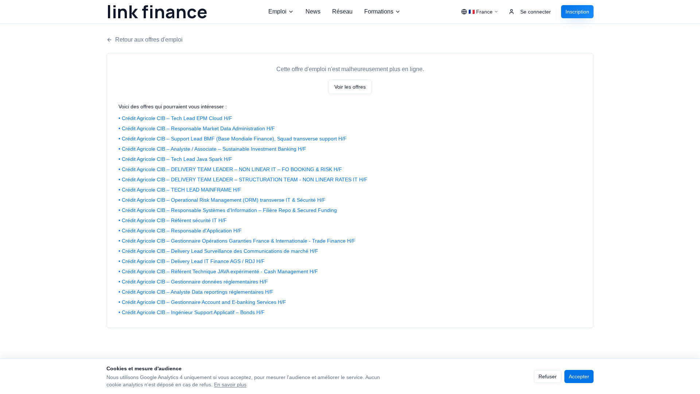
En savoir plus (230, 384)
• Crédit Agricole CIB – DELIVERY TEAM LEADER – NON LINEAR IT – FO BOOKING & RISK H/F (230, 169)
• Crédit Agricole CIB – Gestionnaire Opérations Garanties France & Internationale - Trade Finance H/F (236, 241)
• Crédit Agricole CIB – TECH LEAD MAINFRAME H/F (179, 190)
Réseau (342, 11)
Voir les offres (350, 87)
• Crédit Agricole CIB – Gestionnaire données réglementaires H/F (193, 282)
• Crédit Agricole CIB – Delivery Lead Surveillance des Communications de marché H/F (218, 251)
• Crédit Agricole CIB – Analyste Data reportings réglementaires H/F (195, 292)
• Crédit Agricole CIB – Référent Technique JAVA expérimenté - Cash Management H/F (218, 271)
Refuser (547, 376)
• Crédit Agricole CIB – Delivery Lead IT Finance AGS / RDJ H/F (191, 261)
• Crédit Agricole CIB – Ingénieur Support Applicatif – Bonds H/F (191, 312)
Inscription (577, 12)
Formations (378, 11)
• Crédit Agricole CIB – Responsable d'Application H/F (180, 230)
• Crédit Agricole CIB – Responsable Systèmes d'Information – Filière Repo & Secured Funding (227, 210)
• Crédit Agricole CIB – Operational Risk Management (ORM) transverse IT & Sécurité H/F (222, 200)
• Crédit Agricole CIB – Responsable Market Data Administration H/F (196, 128)
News (313, 11)
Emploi (277, 11)
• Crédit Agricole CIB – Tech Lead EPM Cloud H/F (175, 118)
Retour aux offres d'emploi (149, 39)
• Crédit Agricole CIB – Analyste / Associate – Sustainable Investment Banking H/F (212, 149)
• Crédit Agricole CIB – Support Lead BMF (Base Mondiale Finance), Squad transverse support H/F (232, 139)
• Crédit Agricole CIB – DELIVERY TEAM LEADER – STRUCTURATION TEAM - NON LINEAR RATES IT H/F (243, 179)
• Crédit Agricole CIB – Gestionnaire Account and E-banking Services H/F (202, 302)
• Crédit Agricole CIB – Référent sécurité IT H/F (172, 220)
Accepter (579, 376)
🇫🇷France (480, 12)
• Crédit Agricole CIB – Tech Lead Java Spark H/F (175, 159)
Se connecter (535, 12)
